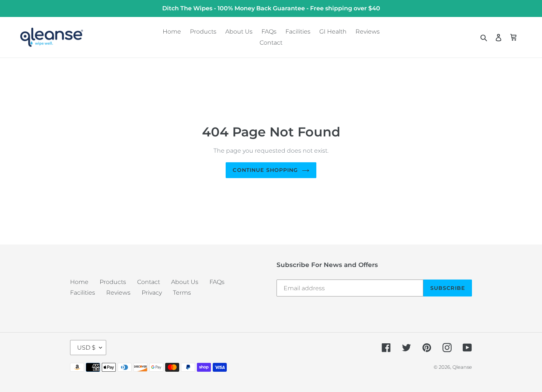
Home (79, 281)
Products (113, 281)
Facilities (82, 292)
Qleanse (462, 367)
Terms (182, 292)
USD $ (86, 347)
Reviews (118, 292)
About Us (184, 281)
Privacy (152, 292)
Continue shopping (265, 170)
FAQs (217, 281)
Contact (148, 281)
